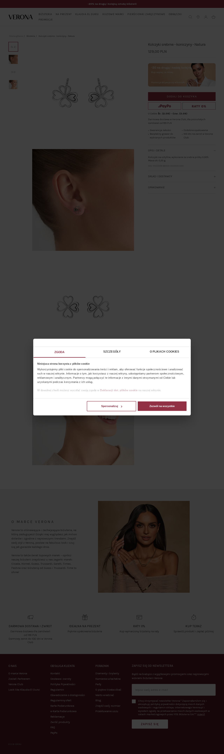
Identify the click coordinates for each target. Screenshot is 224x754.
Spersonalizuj (109, 406)
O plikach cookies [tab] (164, 351)
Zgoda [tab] (59, 352)
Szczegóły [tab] (112, 351)
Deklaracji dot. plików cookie (119, 390)
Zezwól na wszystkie (162, 406)
